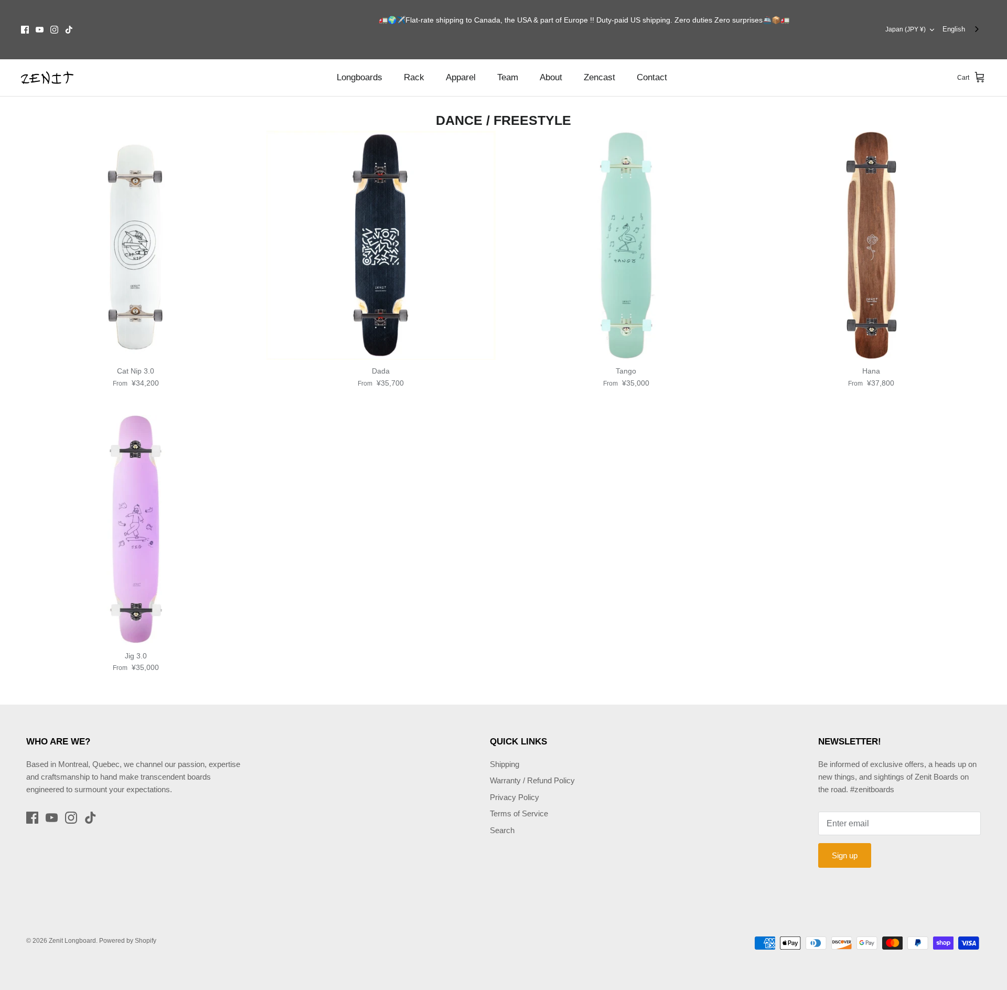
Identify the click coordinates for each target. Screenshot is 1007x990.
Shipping (504, 764)
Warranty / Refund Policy (532, 780)
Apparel (461, 77)
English (953, 29)
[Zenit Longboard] (47, 77)
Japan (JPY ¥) (905, 29)
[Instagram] (54, 30)
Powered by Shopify (127, 940)
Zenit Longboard (72, 940)
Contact (652, 77)
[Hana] (872, 245)
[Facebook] (25, 30)
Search (502, 830)
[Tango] (626, 245)
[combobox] (961, 29)
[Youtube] (40, 30)
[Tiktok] (69, 30)
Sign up (845, 855)
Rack (414, 77)
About (551, 77)
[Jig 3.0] (136, 530)
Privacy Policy (514, 797)
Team (507, 77)
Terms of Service (519, 813)
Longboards (359, 77)
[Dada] (381, 245)
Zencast (599, 77)
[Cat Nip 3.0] (136, 245)
